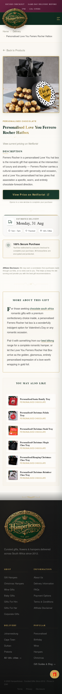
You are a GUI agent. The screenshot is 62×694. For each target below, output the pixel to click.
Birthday (38, 639)
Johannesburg (11, 633)
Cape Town (9, 639)
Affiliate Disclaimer (43, 607)
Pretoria (8, 651)
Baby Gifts (9, 595)
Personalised (40, 633)
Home (6, 31)
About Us (38, 577)
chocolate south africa (42, 308)
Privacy (29, 688)
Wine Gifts (9, 589)
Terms (20, 688)
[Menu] (58, 18)
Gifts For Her (10, 607)
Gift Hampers (10, 577)
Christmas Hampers (14, 583)
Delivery (17, 31)
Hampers (38, 651)
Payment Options (42, 595)
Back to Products (16, 50)
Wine (36, 645)
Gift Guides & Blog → (44, 664)
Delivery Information (44, 583)
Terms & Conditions (43, 601)
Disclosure (40, 688)
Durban (7, 645)
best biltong (47, 340)
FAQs (36, 589)
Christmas (39, 657)
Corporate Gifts (11, 614)
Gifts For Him (11, 601)
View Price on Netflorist (29, 194)
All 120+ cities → (12, 657)
